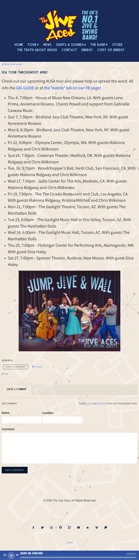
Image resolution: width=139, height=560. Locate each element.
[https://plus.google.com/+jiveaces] (60, 527)
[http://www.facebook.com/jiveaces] (33, 527)
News (47, 45)
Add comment (14, 470)
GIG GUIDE (25, 88)
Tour (31, 45)
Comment (8, 429)
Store (117, 45)
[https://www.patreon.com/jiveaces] (105, 527)
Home (18, 45)
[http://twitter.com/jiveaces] (42, 527)
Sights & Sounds (70, 45)
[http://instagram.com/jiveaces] (51, 527)
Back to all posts (12, 64)
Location (48, 413)
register (100, 403)
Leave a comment (15, 366)
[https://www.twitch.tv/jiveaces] (69, 527)
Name (5, 413)
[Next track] (17, 554)
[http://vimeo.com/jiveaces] (96, 527)
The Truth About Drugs (37, 50)
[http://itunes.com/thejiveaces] (87, 527)
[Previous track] (4, 554)
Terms (69, 542)
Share (39, 366)
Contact (69, 50)
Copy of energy (110, 50)
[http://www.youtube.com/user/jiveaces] (78, 527)
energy (87, 50)
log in (89, 403)
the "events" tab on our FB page (72, 88)
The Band (97, 45)
